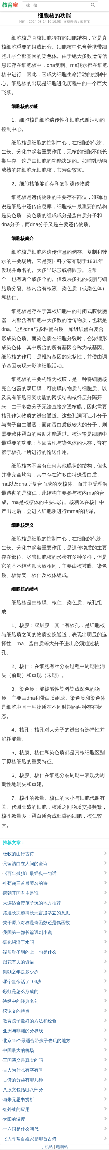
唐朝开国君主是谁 (21, 893)
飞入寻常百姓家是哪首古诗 (29, 1139)
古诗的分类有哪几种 (23, 1080)
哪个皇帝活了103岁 (22, 981)
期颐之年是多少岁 (21, 971)
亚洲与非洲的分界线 (23, 1030)
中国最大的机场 (18, 1050)
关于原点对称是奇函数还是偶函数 (36, 922)
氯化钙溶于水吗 (18, 942)
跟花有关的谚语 (18, 962)
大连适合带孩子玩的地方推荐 (32, 903)
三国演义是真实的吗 (23, 1060)
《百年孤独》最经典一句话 (29, 873)
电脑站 (62, 1146)
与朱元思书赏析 (18, 1099)
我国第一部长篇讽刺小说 (27, 932)
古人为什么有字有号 (23, 1070)
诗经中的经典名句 (21, 1001)
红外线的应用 (16, 1109)
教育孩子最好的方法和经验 (29, 1021)
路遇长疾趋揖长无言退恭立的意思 (36, 912)
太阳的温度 (14, 1119)
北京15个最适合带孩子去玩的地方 (36, 1040)
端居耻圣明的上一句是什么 (29, 952)
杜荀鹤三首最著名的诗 (25, 883)
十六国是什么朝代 (21, 1129)
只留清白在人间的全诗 (25, 863)
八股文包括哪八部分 (23, 1089)
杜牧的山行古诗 (18, 853)
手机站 (47, 1146)
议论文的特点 (16, 1011)
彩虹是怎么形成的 (21, 991)
